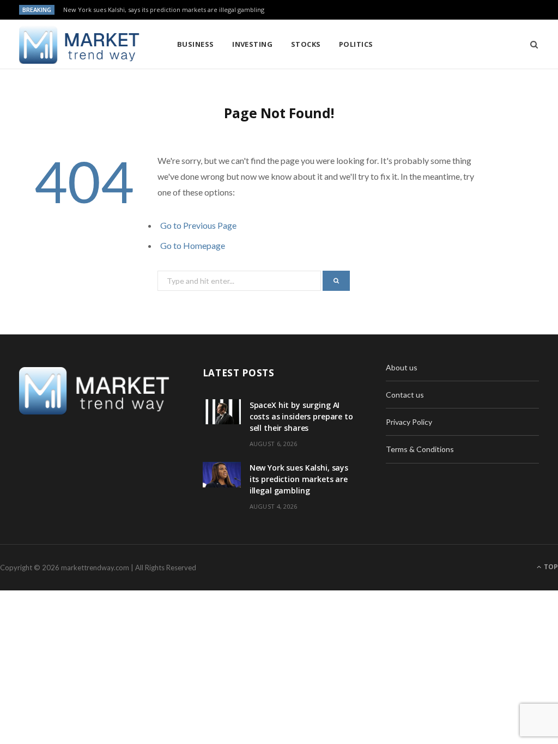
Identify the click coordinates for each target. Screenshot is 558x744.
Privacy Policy (409, 421)
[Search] (530, 44)
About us (401, 367)
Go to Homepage (192, 245)
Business (195, 44)
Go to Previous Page (198, 225)
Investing (252, 44)
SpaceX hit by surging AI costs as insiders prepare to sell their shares (301, 416)
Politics (356, 44)
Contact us (405, 394)
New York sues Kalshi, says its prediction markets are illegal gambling (163, 10)
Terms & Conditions (420, 449)
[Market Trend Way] (80, 45)
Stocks (306, 44)
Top (550, 566)
